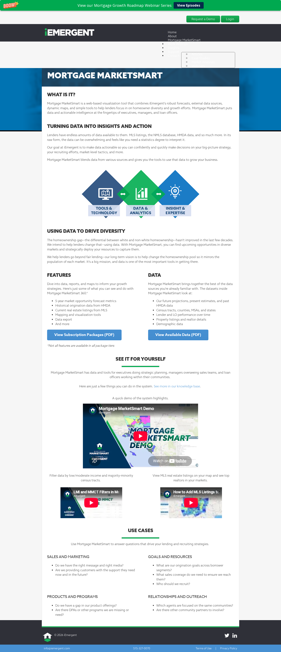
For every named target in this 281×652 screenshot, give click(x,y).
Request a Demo (203, 19)
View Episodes (188, 5)
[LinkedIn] (234, 635)
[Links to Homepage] (68, 35)
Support (173, 52)
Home (172, 32)
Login (230, 19)
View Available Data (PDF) (178, 334)
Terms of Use (203, 648)
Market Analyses (203, 62)
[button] (140, 5)
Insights (173, 48)
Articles (197, 54)
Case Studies (201, 58)
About (172, 36)
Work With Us (178, 44)
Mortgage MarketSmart (184, 40)
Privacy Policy (228, 648)
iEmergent (70, 635)
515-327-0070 (141, 648)
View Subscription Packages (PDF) (84, 334)
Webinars (198, 66)
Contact (173, 56)
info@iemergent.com (57, 648)
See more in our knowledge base (177, 386)
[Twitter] (226, 635)
